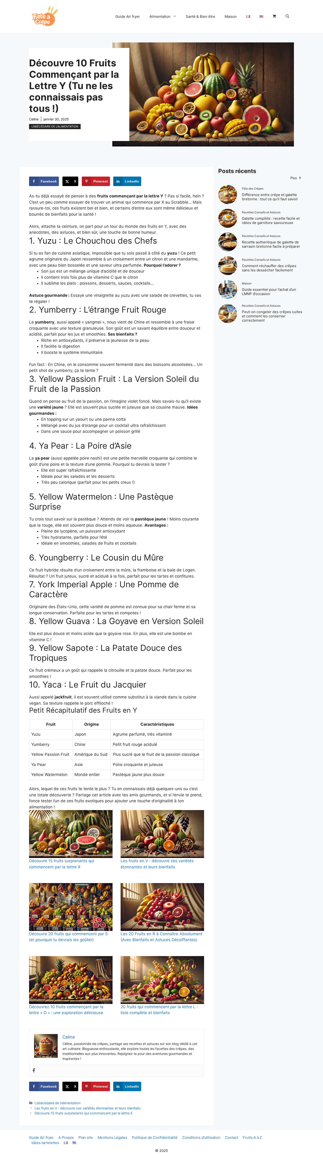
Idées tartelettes (45, 1142)
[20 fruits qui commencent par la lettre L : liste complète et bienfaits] (162, 980)
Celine (34, 119)
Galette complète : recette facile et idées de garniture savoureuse (271, 220)
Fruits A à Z (252, 1137)
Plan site (86, 1137)
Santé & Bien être (200, 16)
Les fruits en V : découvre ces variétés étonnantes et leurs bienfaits (88, 1108)
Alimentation (159, 16)
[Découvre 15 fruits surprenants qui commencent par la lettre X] (71, 834)
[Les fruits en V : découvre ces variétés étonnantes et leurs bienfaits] (162, 834)
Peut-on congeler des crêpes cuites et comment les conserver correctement (272, 316)
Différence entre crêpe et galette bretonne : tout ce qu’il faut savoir (270, 196)
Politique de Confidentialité (155, 1137)
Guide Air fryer (127, 16)
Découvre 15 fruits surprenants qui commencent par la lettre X (83, 1113)
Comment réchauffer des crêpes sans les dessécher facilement (269, 268)
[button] (287, 16)
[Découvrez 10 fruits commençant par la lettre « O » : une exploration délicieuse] (71, 980)
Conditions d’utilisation (201, 1137)
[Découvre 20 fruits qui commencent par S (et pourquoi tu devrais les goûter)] (71, 907)
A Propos (66, 1137)
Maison (231, 16)
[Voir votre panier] (274, 16)
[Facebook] (34, 1070)
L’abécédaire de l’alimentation (54, 126)
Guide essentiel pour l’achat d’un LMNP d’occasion (269, 291)
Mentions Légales (112, 1137)
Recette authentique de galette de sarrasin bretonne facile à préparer (271, 244)
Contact (231, 1137)
